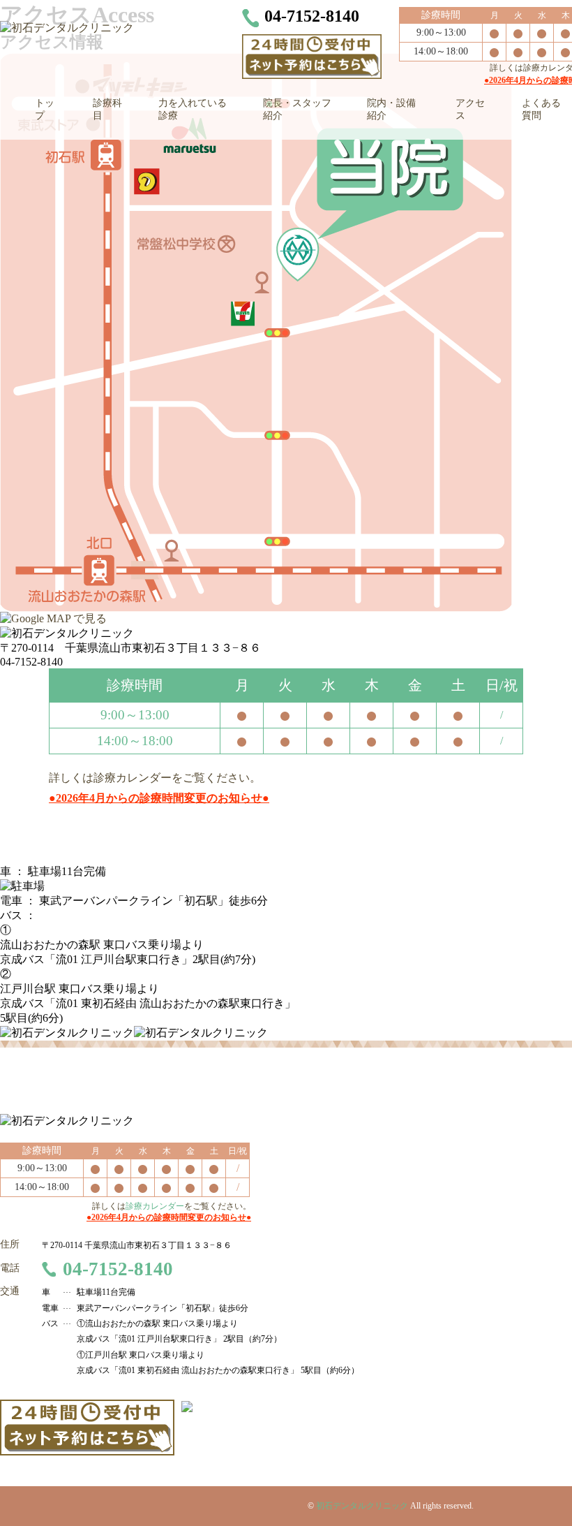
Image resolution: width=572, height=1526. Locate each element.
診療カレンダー (132, 778)
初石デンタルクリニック (362, 1506)
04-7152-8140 (118, 1269)
